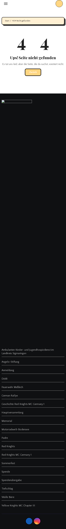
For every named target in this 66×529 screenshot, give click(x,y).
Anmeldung (8, 370)
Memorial (7, 421)
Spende (6, 471)
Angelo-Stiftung (10, 361)
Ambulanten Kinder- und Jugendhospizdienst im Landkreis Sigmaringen (28, 351)
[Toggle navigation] (5, 4)
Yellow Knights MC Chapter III (18, 505)
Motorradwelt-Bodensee (15, 429)
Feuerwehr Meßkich (12, 387)
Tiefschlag (7, 488)
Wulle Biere (8, 497)
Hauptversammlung (12, 412)
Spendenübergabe (12, 480)
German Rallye (10, 395)
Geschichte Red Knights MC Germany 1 (23, 404)
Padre (5, 437)
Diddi (5, 378)
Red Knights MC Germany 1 (17, 454)
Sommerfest (8, 463)
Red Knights (8, 446)
